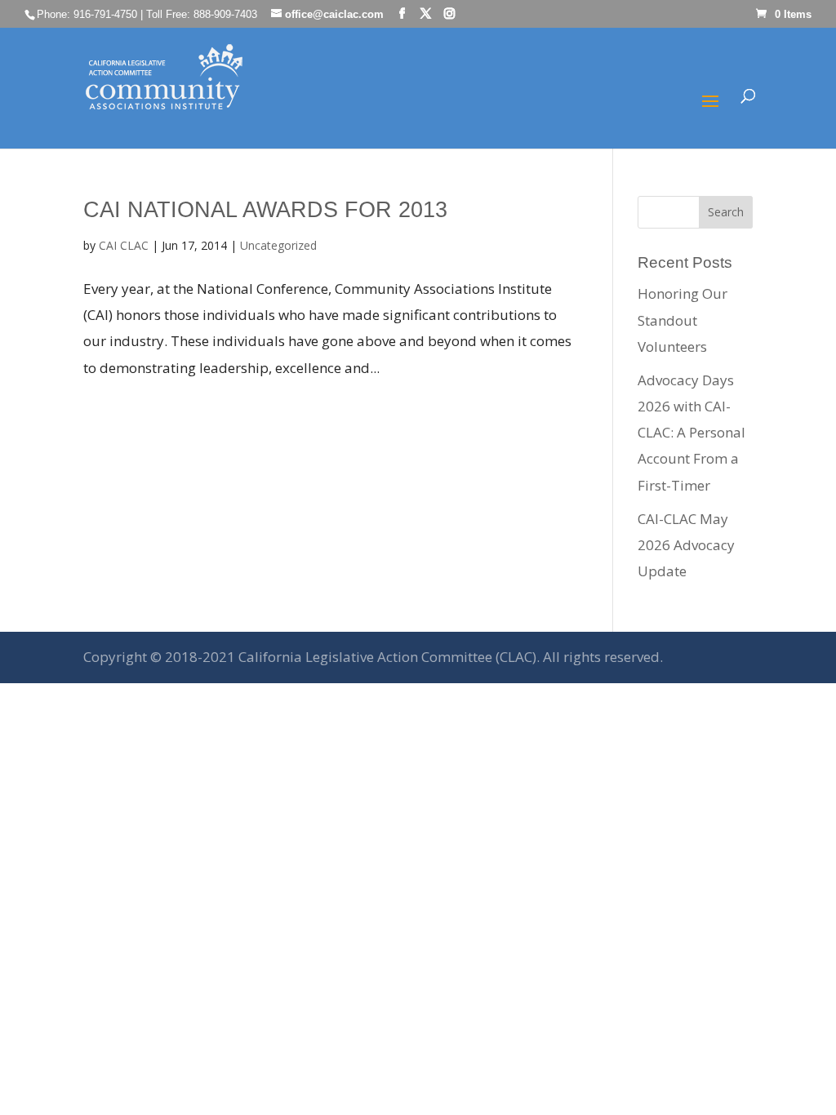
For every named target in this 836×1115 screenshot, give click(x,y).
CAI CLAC (124, 245)
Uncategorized (278, 245)
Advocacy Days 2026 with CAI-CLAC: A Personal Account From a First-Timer (691, 433)
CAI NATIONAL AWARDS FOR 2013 (265, 210)
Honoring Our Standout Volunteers (682, 320)
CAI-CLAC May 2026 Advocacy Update (686, 545)
